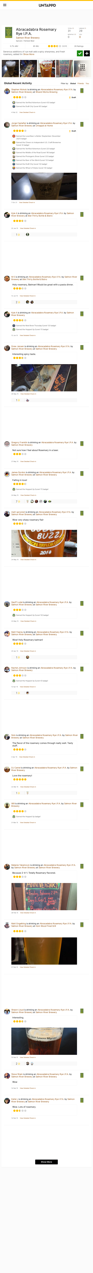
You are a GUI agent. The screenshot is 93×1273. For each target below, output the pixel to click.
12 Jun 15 (14, 296)
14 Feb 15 (14, 1088)
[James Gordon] (27, 692)
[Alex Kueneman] (40, 501)
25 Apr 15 (14, 651)
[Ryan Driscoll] (45, 501)
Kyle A (14, 213)
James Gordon (18, 472)
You (87, 83)
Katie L (14, 1099)
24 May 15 (14, 495)
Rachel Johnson (19, 668)
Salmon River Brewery (28, 37)
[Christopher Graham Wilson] (32, 501)
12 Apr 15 (14, 687)
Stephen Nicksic (19, 89)
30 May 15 (14, 394)
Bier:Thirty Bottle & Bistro (40, 216)
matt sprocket (18, 512)
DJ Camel (16, 767)
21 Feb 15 (14, 967)
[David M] (32, 1063)
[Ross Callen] (27, 302)
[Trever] (27, 657)
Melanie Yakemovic (20, 865)
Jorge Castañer (18, 123)
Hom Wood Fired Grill (46, 926)
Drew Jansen (17, 346)
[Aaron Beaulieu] (27, 234)
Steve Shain (17, 1074)
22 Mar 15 (14, 787)
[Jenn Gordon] (36, 501)
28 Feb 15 (14, 913)
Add (87, 53)
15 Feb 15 (14, 1057)
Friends (81, 83)
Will (13, 803)
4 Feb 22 (14, 112)
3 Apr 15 (14, 757)
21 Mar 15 (14, 822)
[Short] (32, 302)
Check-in (80, 53)
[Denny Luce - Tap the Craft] (27, 1063)
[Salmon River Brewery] (27, 501)
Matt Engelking (18, 923)
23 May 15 (14, 621)
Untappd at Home (44, 125)
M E (13, 277)
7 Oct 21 (14, 202)
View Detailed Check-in (27, 112)
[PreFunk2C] (49, 501)
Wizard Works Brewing (46, 92)
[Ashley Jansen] (27, 400)
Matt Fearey (17, 632)
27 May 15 (14, 461)
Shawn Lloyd (17, 1010)
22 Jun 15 (14, 228)
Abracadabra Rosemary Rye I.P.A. (57, 89)
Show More (28, 54)
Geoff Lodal (17, 602)
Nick (13, 735)
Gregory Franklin (19, 442)
